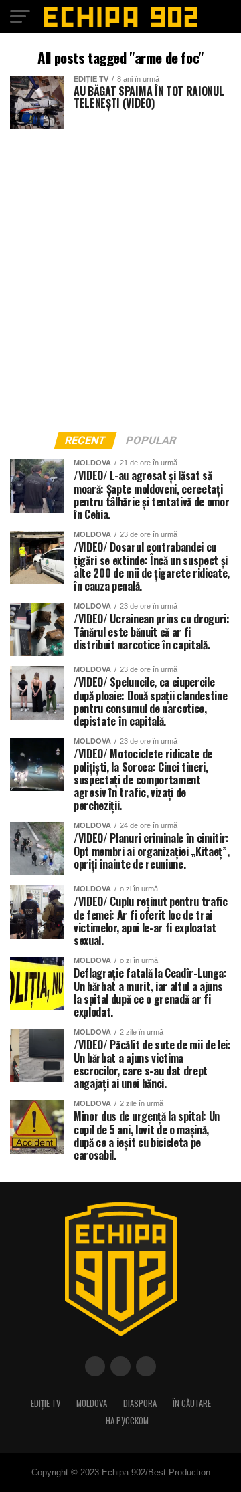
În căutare (192, 1403)
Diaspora (140, 1403)
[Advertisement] (120, 290)
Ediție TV (45, 1403)
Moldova (91, 1403)
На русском (127, 1420)
